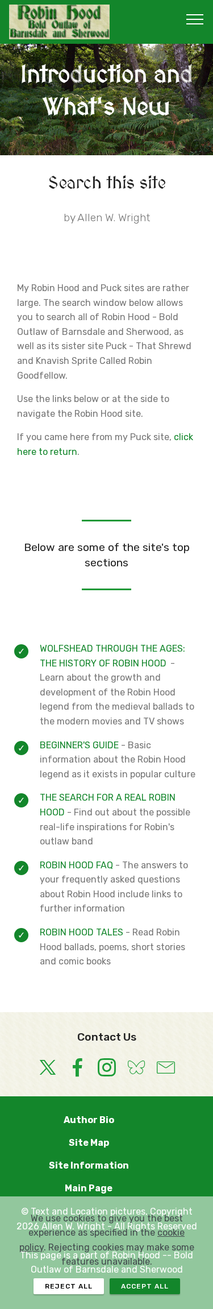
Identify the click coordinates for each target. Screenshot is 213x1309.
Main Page (106, 1188)
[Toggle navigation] (195, 19)
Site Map (107, 1142)
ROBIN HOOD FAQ (76, 865)
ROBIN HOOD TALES (81, 932)
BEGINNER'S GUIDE (79, 745)
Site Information (107, 1165)
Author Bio (107, 1120)
